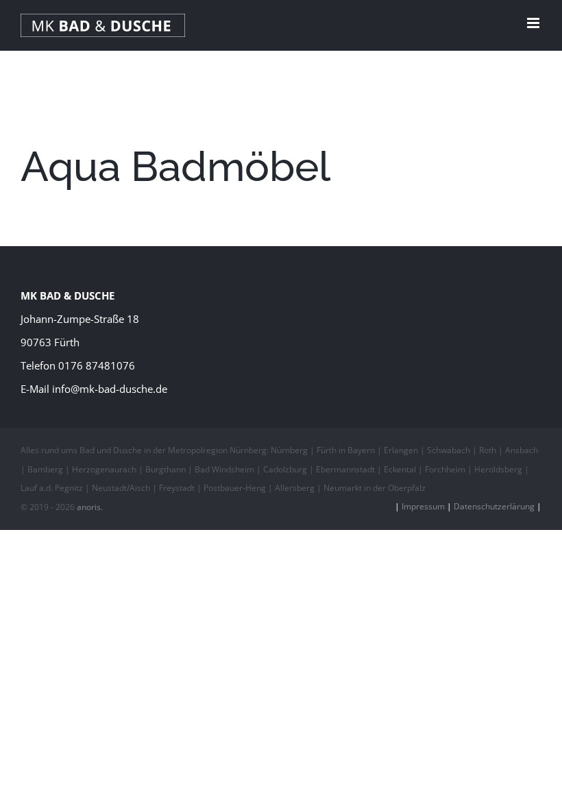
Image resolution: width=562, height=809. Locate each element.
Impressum (423, 506)
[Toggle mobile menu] (534, 23)
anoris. (90, 507)
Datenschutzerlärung (494, 506)
